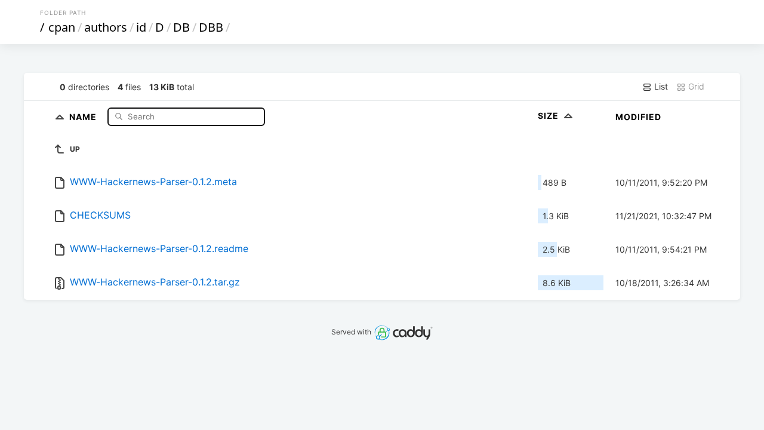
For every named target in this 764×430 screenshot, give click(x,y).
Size (549, 115)
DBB (211, 27)
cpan (61, 27)
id (141, 27)
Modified (638, 117)
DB (181, 27)
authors (105, 27)
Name (84, 116)
